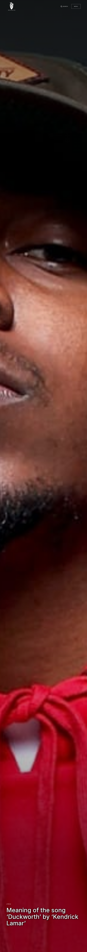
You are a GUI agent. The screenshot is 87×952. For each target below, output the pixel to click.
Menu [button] (76, 6)
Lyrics (8, 904)
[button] (64, 6)
